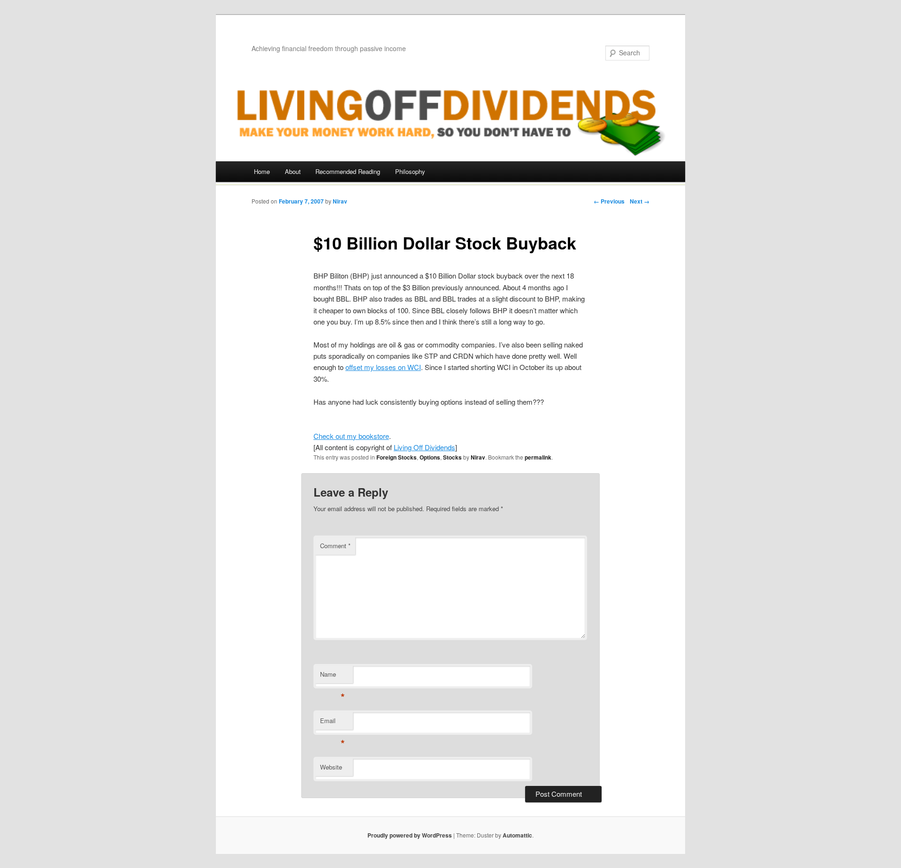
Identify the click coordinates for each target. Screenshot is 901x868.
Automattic (517, 835)
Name (332, 676)
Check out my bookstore (351, 436)
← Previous (609, 201)
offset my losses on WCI (383, 367)
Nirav (340, 201)
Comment (335, 545)
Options (430, 457)
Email (332, 723)
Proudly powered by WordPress (409, 835)
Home (262, 171)
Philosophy (410, 171)
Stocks (452, 457)
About (293, 171)
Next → (639, 201)
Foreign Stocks (396, 457)
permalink (538, 457)
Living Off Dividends (424, 447)
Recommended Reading (347, 171)
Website (331, 766)
